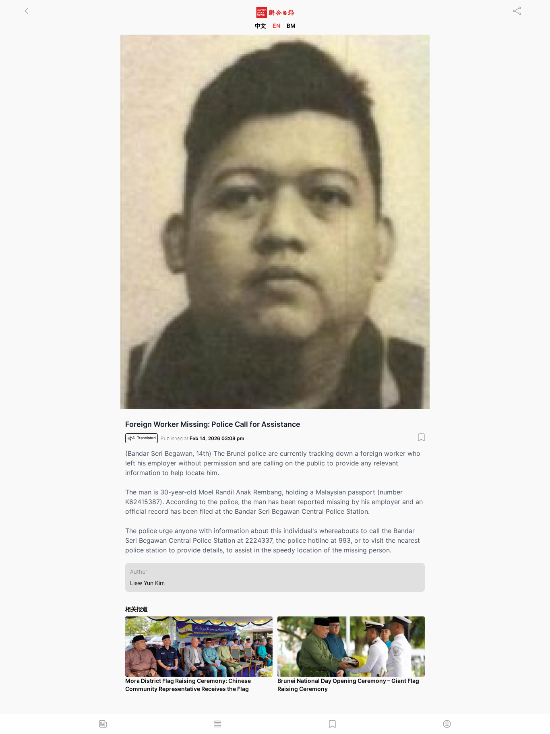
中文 (260, 25)
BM (291, 25)
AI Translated (144, 438)
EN (276, 25)
